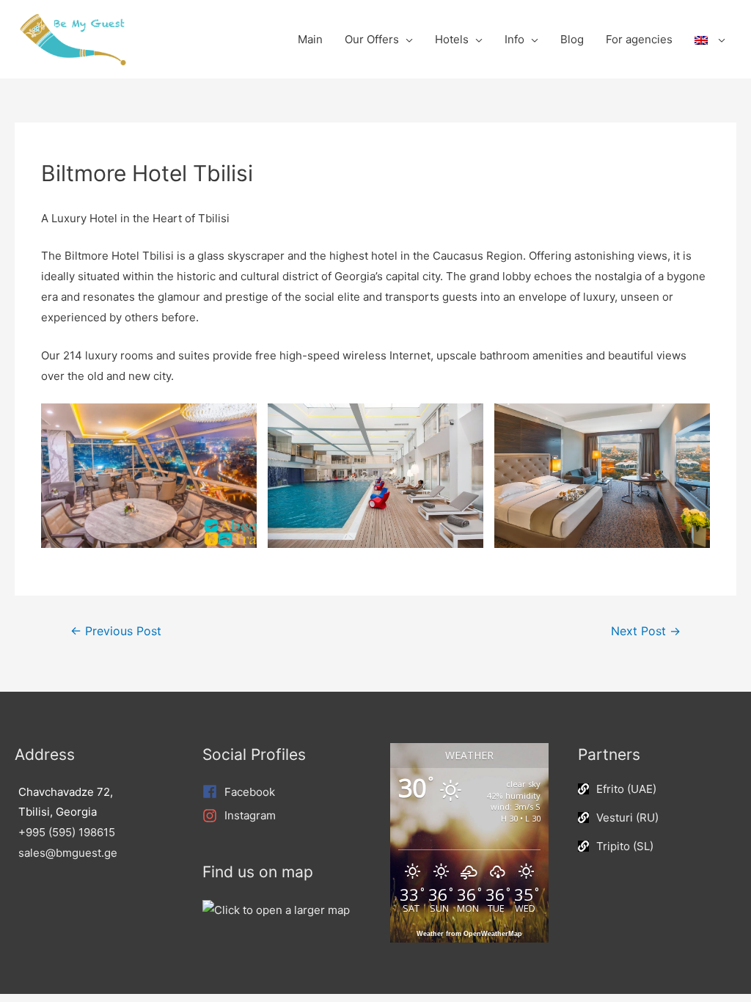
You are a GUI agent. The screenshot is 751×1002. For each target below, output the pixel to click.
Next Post (646, 631)
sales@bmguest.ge (67, 853)
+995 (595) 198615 (66, 832)
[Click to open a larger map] (276, 909)
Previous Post (115, 631)
